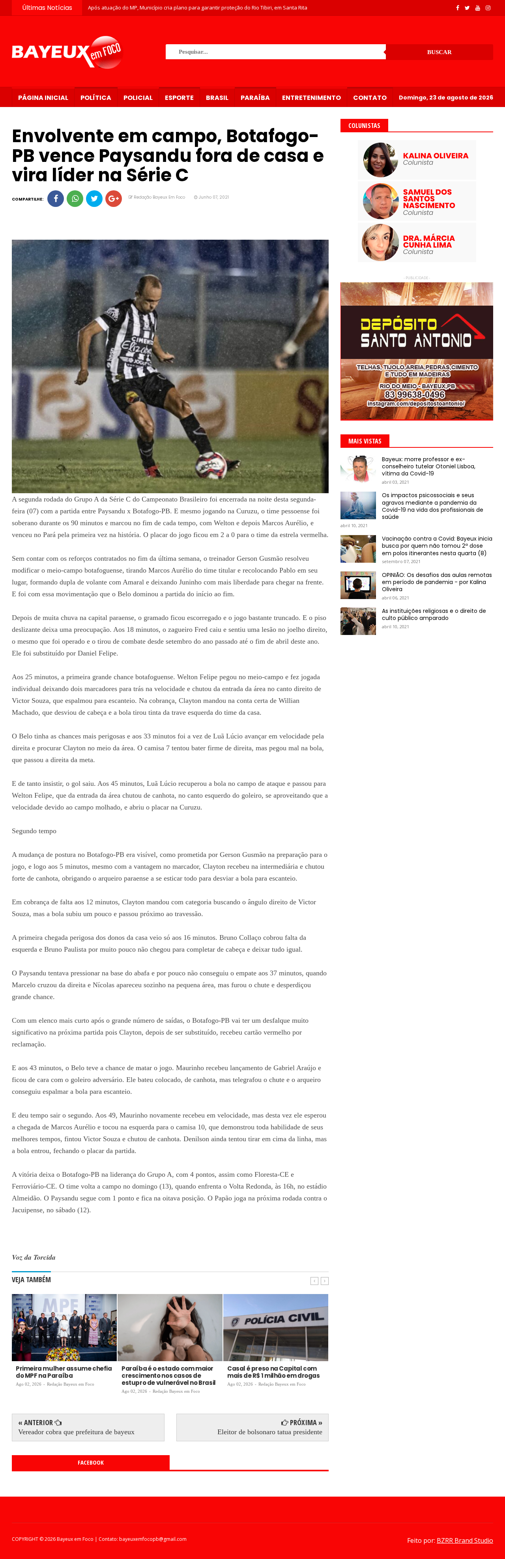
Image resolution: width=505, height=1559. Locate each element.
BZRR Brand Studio (465, 1540)
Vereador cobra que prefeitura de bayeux (76, 1432)
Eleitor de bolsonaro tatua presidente (269, 1432)
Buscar (439, 52)
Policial (138, 97)
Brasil (217, 97)
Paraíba (255, 97)
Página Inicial (43, 97)
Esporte (179, 97)
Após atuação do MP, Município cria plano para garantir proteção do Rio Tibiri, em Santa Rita (197, 7)
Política (95, 97)
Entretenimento (311, 97)
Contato (370, 97)
